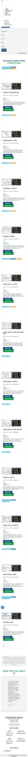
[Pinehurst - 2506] (14, 607)
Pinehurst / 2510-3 (8, 477)
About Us (7, 11)
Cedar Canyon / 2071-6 (10, 284)
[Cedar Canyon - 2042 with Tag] (14, 414)
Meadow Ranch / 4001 (10, 140)
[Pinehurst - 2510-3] (14, 462)
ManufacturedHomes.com (14, 755)
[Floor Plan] (6, 86)
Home (6, 9)
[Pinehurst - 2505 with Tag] (14, 77)
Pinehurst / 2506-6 (9, 236)
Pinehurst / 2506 (8, 622)
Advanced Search (22, 53)
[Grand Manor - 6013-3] (14, 173)
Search (4, 50)
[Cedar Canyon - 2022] (14, 559)
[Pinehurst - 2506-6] (14, 221)
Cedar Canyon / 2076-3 (10, 381)
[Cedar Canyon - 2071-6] (14, 269)
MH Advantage (8, 24)
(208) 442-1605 (14, 721)
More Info (8, 107)
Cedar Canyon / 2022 (9, 574)
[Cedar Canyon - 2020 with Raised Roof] (14, 317)
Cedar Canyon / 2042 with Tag (12, 429)
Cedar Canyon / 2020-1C (10, 525)
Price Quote (8, 109)
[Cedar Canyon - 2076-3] (14, 366)
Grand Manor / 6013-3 (10, 188)
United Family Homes (14, 717)
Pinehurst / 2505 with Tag (11, 92)
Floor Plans (8, 10)
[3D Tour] (16, 86)
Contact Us (20, 731)
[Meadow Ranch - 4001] (14, 125)
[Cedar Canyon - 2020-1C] (14, 510)
